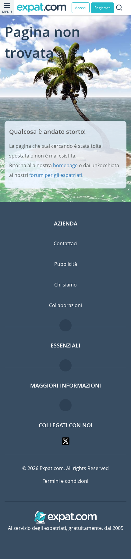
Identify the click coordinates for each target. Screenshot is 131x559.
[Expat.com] (44, 7)
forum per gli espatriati (55, 175)
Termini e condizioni (65, 481)
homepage (65, 165)
